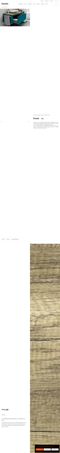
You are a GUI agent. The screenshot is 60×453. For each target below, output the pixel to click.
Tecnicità (8, 239)
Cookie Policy (44, 451)
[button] (1, 122)
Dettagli (3, 239)
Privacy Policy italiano (49, 451)
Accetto (39, 449)
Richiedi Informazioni (15, 239)
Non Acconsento (47, 449)
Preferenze (55, 449)
